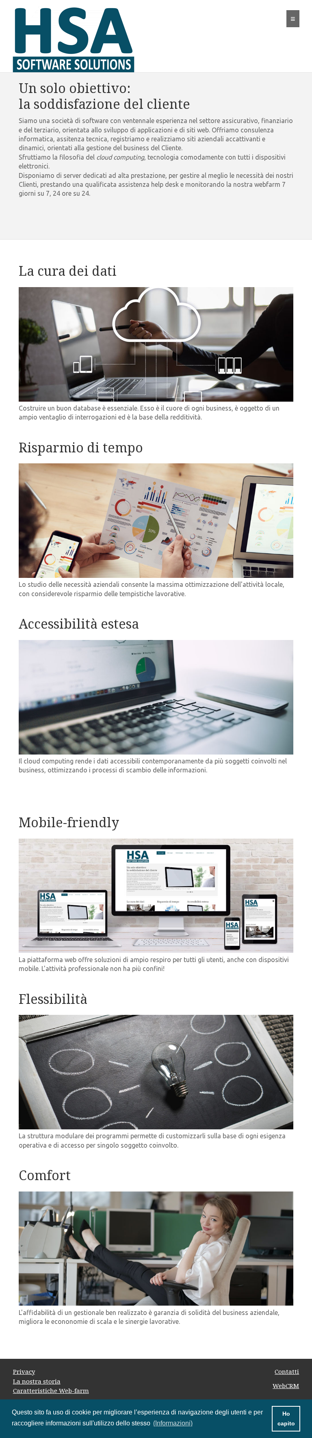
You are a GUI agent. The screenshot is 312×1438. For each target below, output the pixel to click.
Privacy (24, 1371)
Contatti (287, 1371)
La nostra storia (37, 1381)
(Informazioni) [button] (173, 1423)
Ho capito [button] (286, 1418)
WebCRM (286, 1386)
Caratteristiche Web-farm (51, 1391)
